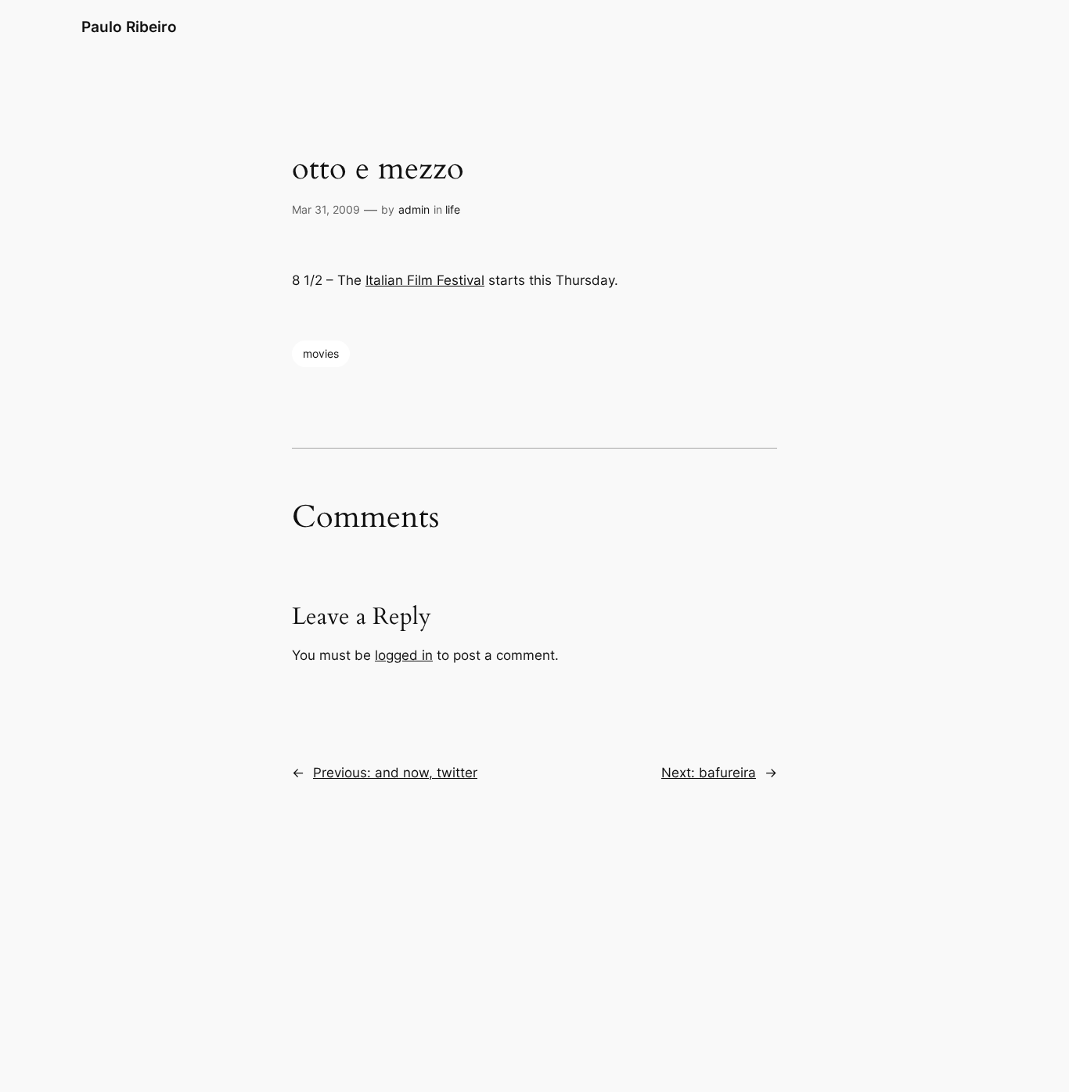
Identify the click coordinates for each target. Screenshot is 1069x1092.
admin (414, 209)
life (452, 209)
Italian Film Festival (424, 280)
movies (321, 353)
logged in (404, 655)
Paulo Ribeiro (129, 26)
